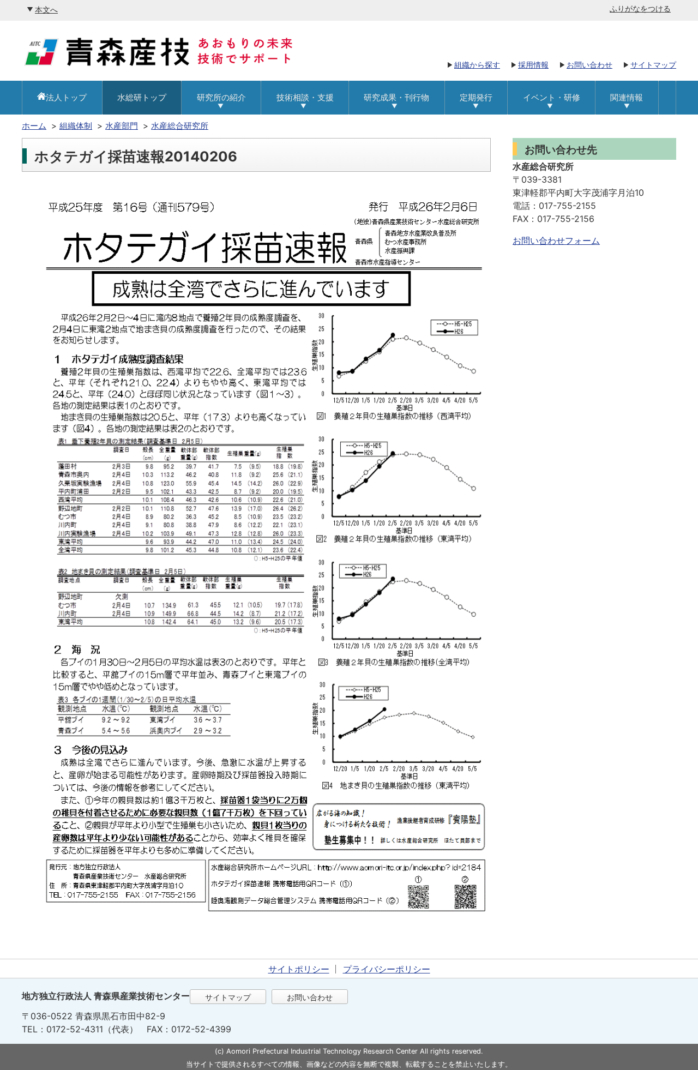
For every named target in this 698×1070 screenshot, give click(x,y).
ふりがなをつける (640, 8)
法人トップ (66, 97)
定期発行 (476, 97)
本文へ (46, 9)
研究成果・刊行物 (396, 97)
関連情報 (626, 97)
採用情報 (533, 64)
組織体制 (75, 126)
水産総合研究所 (179, 126)
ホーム (34, 126)
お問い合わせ (589, 64)
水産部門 (121, 126)
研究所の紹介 (221, 97)
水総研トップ (141, 97)
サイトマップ (653, 64)
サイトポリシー (298, 969)
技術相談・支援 (305, 97)
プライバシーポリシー (386, 969)
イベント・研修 (551, 97)
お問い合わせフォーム (556, 240)
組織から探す (477, 64)
